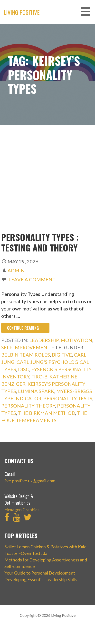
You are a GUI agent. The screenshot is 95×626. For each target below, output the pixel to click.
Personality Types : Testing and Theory (40, 242)
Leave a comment (32, 279)
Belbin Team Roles (25, 355)
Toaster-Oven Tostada (25, 553)
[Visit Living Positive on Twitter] (28, 518)
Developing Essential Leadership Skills (40, 579)
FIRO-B (39, 376)
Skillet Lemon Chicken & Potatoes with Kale (45, 546)
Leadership (44, 340)
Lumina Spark (36, 391)
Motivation (76, 340)
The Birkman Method (46, 413)
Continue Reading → (25, 328)
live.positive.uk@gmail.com (29, 480)
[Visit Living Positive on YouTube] (16, 518)
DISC (23, 369)
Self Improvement (25, 347)
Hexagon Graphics (21, 509)
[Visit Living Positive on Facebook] (7, 518)
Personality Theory (28, 406)
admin (16, 270)
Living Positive (21, 12)
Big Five (62, 355)
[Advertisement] (47, 182)
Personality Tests (67, 398)
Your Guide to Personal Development (39, 573)
